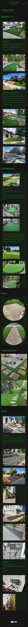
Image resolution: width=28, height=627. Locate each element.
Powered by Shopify (21, 624)
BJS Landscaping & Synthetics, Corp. (12, 624)
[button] (1, 3)
